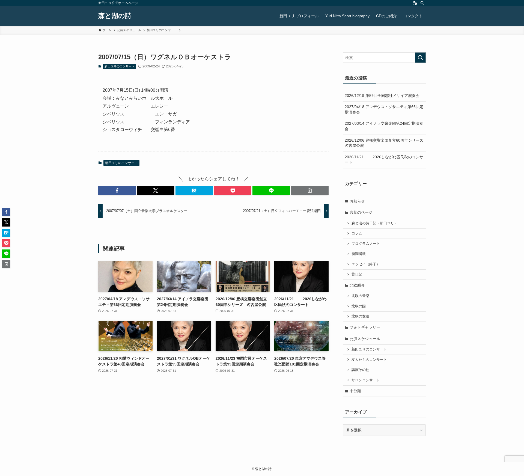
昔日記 (357, 274)
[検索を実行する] (420, 57)
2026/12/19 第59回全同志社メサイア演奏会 (382, 95)
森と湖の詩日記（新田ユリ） (375, 223)
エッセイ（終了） (366, 264)
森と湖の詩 (115, 16)
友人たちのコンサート (369, 360)
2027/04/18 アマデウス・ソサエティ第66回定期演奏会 (384, 109)
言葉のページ (361, 212)
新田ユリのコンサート (120, 66)
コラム (357, 233)
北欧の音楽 (360, 296)
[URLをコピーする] (310, 190)
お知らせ (357, 201)
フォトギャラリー (365, 327)
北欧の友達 (360, 316)
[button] (117, 190)
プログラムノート (366, 244)
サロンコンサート (366, 380)
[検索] (422, 3)
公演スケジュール (365, 339)
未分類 (355, 391)
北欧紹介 (357, 285)
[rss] (415, 3)
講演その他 (360, 370)
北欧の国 (359, 306)
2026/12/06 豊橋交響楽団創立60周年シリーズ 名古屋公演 (385, 143)
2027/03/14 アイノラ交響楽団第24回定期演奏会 (384, 126)
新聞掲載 (359, 254)
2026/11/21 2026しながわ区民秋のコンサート (384, 160)
